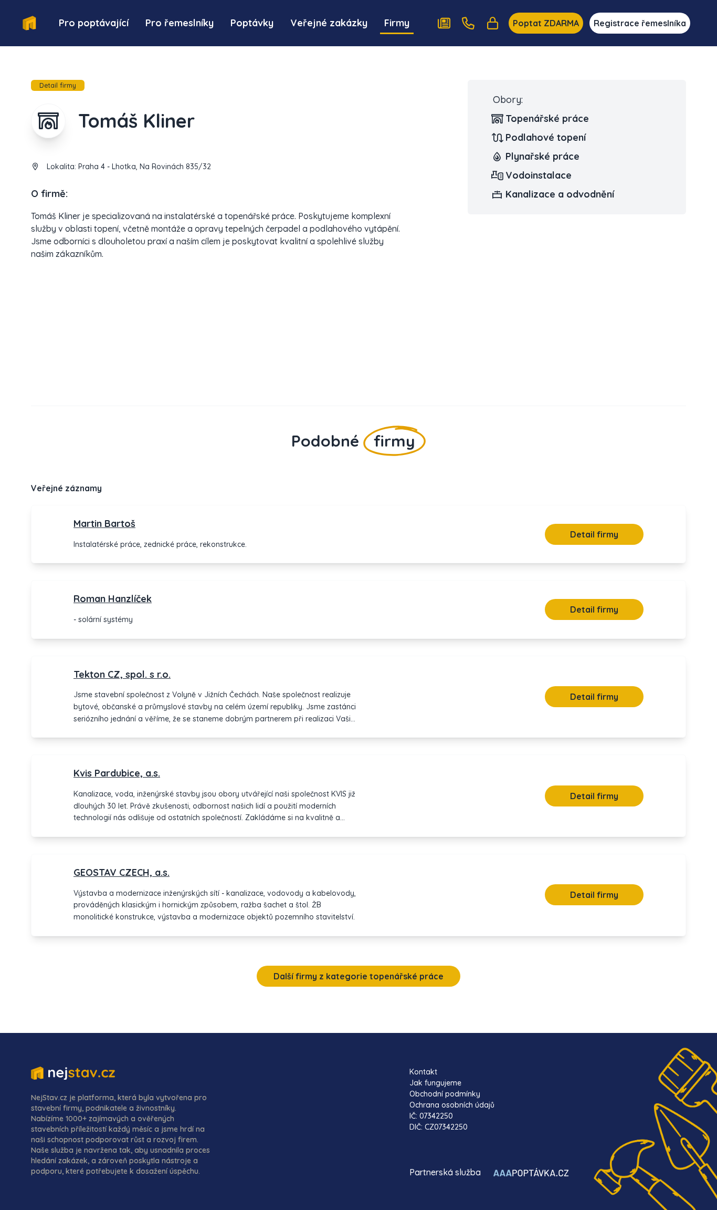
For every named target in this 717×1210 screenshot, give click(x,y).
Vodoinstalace (538, 175)
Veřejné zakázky (328, 23)
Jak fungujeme (435, 1083)
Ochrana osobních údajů (451, 1105)
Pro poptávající (94, 23)
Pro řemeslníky (179, 23)
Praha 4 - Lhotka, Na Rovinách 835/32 (144, 166)
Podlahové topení (545, 137)
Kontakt (423, 1072)
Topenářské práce (547, 118)
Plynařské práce (542, 156)
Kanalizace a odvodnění (559, 194)
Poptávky (251, 23)
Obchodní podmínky (444, 1094)
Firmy (396, 23)
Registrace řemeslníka (640, 23)
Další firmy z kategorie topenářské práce (358, 976)
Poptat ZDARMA (546, 23)
